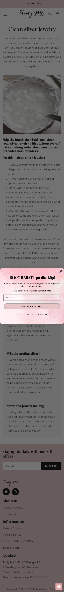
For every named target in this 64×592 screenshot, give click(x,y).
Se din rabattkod (32, 306)
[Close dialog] (61, 271)
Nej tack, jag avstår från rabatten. (32, 314)
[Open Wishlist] (58, 586)
